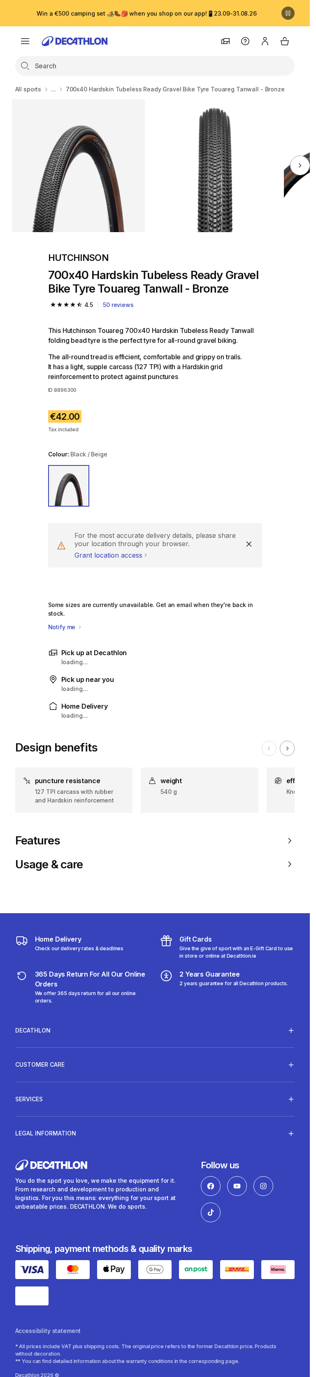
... (53, 89)
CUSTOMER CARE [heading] (40, 1064)
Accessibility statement (48, 1330)
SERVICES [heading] (29, 1099)
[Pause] (288, 13)
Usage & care (49, 864)
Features (37, 840)
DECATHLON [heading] (33, 1030)
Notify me (62, 626)
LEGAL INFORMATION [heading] (45, 1133)
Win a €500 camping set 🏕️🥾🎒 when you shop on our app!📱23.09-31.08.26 (147, 13)
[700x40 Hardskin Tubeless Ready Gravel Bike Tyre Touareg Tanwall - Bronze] (78, 165)
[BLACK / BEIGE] (69, 486)
